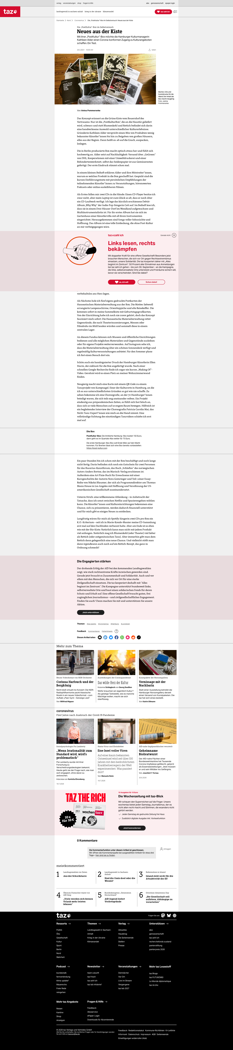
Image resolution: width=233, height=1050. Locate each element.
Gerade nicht (166, 235)
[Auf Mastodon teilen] (105, 637)
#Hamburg (115, 624)
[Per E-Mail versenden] (100, 637)
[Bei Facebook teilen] (116, 637)
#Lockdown (125, 624)
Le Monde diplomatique (160, 981)
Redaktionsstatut (136, 1030)
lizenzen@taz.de (74, 1034)
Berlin (59, 949)
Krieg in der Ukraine (96, 937)
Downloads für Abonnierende (100, 1019)
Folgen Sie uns (153, 915)
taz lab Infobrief (94, 984)
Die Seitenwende (125, 937)
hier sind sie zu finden (105, 855)
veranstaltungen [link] (69, 3)
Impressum (146, 1034)
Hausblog (122, 934)
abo (151, 930)
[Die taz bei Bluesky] (169, 917)
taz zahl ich (154, 937)
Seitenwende (162, 1034)
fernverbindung (63, 976)
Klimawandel (93, 941)
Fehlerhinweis (107, 631)
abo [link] (147, 3)
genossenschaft (156, 934)
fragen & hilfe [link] (88, 3)
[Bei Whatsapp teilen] (122, 637)
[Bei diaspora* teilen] (128, 637)
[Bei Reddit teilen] (133, 637)
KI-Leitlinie (170, 1030)
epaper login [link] (170, 3)
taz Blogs (153, 973)
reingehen (61, 992)
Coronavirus (79, 20)
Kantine (59, 1012)
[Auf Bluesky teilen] (111, 637)
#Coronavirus (103, 624)
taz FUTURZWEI (156, 977)
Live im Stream (125, 980)
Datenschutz (134, 1034)
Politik (59, 930)
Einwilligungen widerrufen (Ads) (132, 1038)
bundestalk (61, 973)
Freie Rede (61, 988)
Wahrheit (60, 957)
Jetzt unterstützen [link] (90, 612)
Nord (69, 20)
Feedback (91, 1008)
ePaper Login (93, 1016)
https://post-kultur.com (97, 448)
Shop (58, 1016)
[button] (175, 12)
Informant (123, 1034)
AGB (154, 1034)
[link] (70, 11)
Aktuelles (122, 930)
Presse (121, 945)
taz (63, 915)
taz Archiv (153, 985)
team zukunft (93, 973)
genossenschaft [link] (157, 3)
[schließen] (174, 235)
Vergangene (123, 984)
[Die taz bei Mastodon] (163, 917)
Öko (58, 934)
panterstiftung (155, 945)
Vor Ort (121, 976)
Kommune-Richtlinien (155, 1030)
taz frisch (91, 976)
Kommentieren (94, 631)
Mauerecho (61, 984)
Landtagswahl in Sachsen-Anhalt (99, 932)
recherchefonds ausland (160, 941)
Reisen (59, 1008)
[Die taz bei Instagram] (175, 917)
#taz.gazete (91, 624)
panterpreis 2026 (157, 949)
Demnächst (123, 973)
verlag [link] (58, 3)
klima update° (62, 980)
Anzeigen (60, 1020)
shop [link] (79, 3)
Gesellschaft (62, 937)
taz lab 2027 (123, 988)
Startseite (60, 20)
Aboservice (92, 1012)
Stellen (121, 941)
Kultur (59, 941)
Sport (59, 945)
